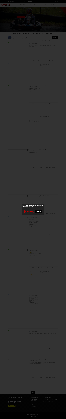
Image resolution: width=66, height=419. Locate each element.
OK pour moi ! (38, 211)
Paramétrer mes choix (29, 211)
